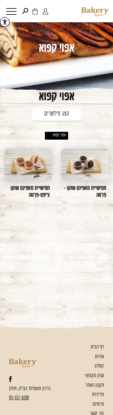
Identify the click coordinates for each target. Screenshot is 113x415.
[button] (10, 12)
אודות (99, 356)
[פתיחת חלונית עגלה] (35, 11)
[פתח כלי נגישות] (5, 22)
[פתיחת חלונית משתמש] (45, 11)
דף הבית (97, 347)
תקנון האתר (94, 385)
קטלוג (99, 366)
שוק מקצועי (94, 375)
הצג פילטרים (56, 114)
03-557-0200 (19, 398)
